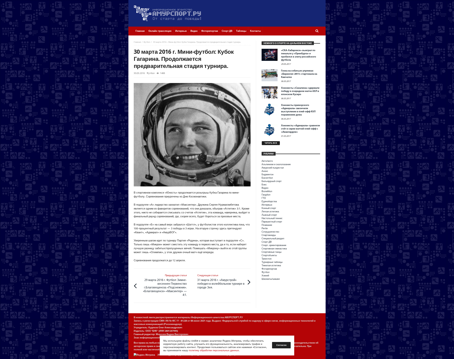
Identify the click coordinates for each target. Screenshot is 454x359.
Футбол (146, 42)
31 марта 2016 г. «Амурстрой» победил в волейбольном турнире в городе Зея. (221, 281)
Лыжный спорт (269, 215)
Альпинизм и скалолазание (276, 164)
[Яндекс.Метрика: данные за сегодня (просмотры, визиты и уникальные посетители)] (144, 355)
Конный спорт (269, 208)
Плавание (267, 225)
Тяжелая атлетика (271, 265)
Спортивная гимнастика (274, 248)
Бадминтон (267, 174)
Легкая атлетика (270, 211)
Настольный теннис (272, 218)
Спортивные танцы (271, 252)
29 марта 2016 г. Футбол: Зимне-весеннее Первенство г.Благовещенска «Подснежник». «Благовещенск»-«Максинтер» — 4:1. (165, 285)
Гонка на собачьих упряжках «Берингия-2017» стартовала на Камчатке (299, 73)
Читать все (271, 143)
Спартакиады (269, 235)
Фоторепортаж (269, 268)
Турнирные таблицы (272, 262)
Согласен (281, 345)
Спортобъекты (269, 255)
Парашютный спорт (272, 221)
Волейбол (267, 191)
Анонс (265, 171)
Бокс (264, 184)
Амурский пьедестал (273, 167)
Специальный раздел (273, 238)
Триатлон (267, 258)
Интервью (267, 204)
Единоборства (269, 201)
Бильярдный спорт (272, 181)
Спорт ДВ (267, 242)
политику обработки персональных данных (214, 350)
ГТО (264, 198)
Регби (265, 228)
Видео (265, 188)
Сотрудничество (270, 231)
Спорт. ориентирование (274, 245)
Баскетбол (267, 177)
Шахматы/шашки (271, 279)
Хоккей (265, 275)
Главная (137, 42)
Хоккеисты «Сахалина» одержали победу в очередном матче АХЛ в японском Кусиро (300, 91)
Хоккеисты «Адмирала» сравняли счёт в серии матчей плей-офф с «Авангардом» (300, 128)
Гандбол (266, 194)
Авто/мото (267, 161)
